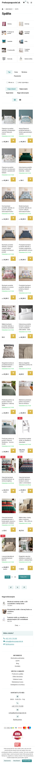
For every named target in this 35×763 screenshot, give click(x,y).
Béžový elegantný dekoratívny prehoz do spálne (25, 364)
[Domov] (2, 9)
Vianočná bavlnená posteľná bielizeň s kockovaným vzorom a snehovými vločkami (8, 520)
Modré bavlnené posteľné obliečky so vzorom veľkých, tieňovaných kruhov (25, 208)
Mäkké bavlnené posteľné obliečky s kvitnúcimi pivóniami (8, 326)
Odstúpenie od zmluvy (17, 685)
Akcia (11, 82)
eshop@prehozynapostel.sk (14, 641)
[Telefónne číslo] (17, 703)
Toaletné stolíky (27, 50)
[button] (13, 140)
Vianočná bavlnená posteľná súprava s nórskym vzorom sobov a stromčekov (25, 480)
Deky (25, 41)
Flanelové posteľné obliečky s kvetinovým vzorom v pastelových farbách (8, 170)
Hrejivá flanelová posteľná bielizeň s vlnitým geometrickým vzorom (25, 131)
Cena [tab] (16, 72)
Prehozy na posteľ (10, 32)
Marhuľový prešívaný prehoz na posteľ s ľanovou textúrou (25, 401)
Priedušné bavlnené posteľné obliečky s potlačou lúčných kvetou (25, 288)
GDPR (17, 661)
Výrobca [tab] (24, 72)
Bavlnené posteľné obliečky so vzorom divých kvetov (8, 287)
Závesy (9, 24)
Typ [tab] (9, 72)
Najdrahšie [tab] (9, 93)
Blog (17, 663)
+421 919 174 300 (11, 638)
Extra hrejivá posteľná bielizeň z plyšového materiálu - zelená (25, 169)
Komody (9, 59)
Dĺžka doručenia (18, 676)
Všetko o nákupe (17, 671)
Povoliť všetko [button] (27, 760)
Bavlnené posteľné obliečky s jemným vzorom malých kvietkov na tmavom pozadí (8, 248)
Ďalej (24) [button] (23, 577)
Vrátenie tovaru (17, 679)
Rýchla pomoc (9, 644)
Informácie (17, 655)
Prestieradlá (11, 50)
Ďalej (16, 625)
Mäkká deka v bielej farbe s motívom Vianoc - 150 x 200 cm (25, 519)
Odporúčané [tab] (11, 89)
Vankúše (9, 41)
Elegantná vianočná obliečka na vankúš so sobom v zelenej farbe (25, 558)
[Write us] (17, 716)
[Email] (17, 709)
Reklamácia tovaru (17, 682)
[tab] (15, 100)
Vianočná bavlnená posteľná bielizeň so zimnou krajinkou (8, 479)
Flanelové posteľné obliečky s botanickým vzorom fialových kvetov (8, 131)
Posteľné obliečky (27, 32)
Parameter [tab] (17, 76)
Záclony (26, 24)
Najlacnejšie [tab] (23, 89)
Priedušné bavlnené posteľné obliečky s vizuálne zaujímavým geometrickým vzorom (25, 247)
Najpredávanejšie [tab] (23, 93)
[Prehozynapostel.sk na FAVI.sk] (17, 735)
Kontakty (17, 666)
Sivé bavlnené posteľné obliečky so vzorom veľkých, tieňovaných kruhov (8, 208)
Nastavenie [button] (7, 760)
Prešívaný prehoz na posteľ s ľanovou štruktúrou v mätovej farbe (8, 402)
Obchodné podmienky (17, 658)
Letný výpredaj (23, 82)
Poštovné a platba (17, 674)
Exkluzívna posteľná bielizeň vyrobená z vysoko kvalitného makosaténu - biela (25, 326)
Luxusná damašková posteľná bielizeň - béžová (8, 558)
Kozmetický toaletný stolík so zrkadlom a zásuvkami (25, 440)
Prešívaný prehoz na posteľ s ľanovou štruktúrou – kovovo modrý (8, 441)
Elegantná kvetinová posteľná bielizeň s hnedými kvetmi (8, 364)
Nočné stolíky (28, 59)
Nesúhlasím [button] (16, 760)
